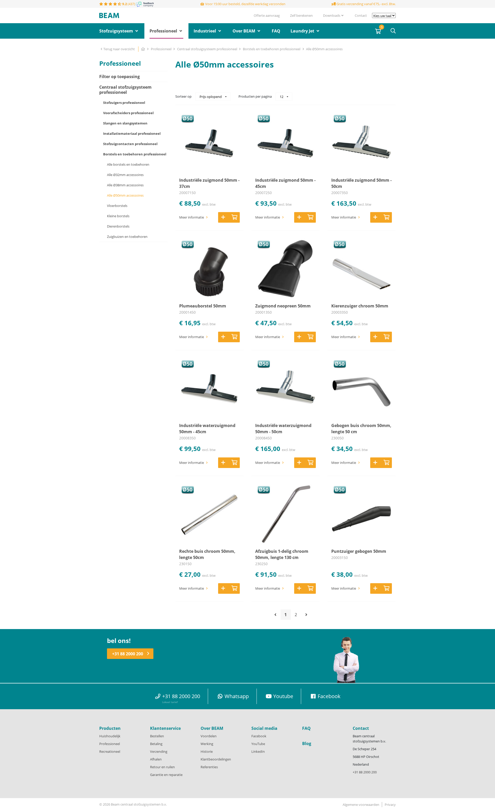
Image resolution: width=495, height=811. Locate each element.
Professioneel (164, 31)
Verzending (158, 751)
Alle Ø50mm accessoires (324, 49)
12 (282, 96)
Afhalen (156, 759)
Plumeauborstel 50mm (202, 306)
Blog (306, 743)
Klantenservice (165, 728)
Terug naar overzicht (119, 49)
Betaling (156, 743)
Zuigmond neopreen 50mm (283, 306)
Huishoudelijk (109, 736)
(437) (129, 4)
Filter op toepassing (119, 76)
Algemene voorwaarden (361, 804)
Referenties (209, 767)
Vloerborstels (117, 205)
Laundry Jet (303, 31)
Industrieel (205, 31)
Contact (361, 15)
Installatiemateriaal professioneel (132, 133)
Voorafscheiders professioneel (128, 113)
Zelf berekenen (301, 15)
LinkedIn (258, 751)
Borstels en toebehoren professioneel (272, 49)
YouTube (258, 743)
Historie (207, 751)
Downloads (331, 15)
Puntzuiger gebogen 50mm (358, 551)
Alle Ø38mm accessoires (125, 185)
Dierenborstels (118, 226)
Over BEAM (244, 31)
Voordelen (209, 736)
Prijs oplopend (211, 96)
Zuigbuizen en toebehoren (127, 236)
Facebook (258, 736)
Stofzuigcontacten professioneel (130, 143)
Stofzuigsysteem (116, 31)
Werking (207, 743)
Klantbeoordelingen (216, 759)
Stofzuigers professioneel (124, 102)
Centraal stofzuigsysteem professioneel (207, 49)
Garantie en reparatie (166, 774)
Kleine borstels (118, 216)
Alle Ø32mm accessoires (125, 174)
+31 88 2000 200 (127, 654)
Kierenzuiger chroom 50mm (359, 306)
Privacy (390, 804)
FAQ (276, 31)
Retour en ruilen (162, 767)
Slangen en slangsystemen (125, 123)
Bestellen (157, 736)
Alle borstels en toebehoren (128, 164)
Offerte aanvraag (267, 15)
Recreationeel (109, 751)
